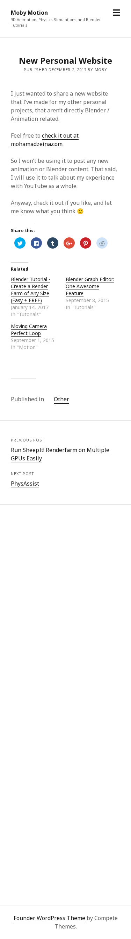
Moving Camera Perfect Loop (29, 329)
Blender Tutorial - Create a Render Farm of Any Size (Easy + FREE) (30, 290)
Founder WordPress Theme (49, 918)
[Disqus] (65, 608)
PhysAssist (25, 483)
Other (61, 399)
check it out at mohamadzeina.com (45, 140)
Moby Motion (29, 12)
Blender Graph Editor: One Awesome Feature (90, 286)
